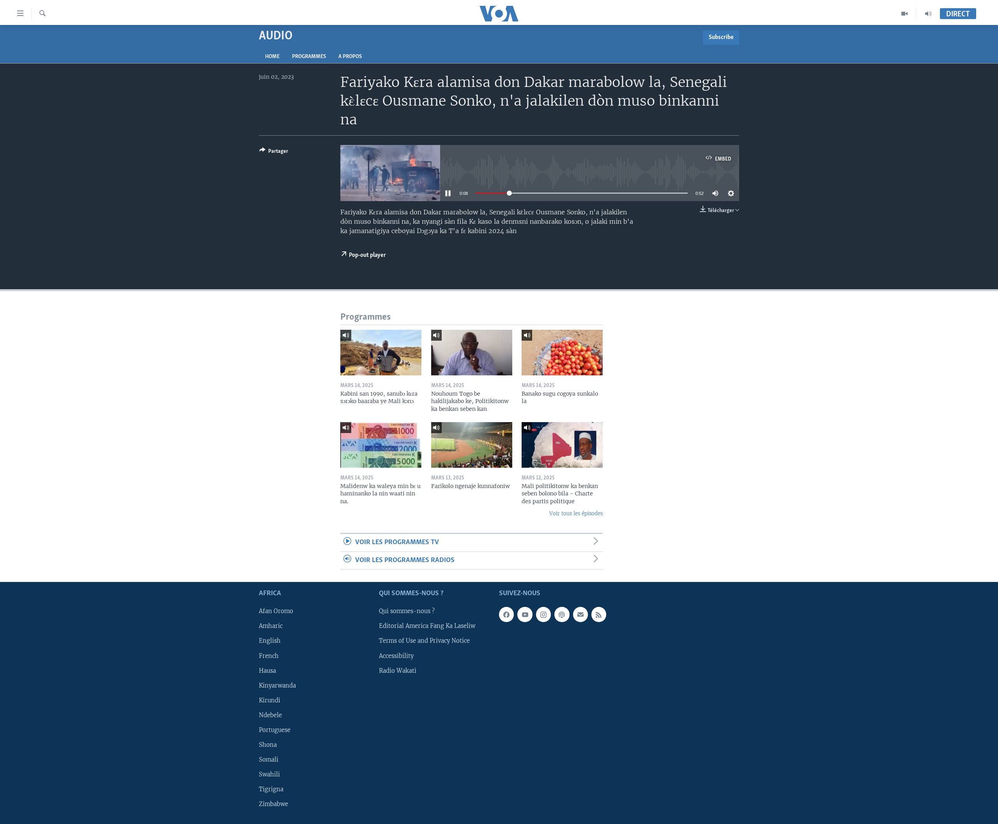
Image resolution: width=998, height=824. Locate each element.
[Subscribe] (580, 614)
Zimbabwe (273, 804)
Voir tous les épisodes (576, 513)
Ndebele (270, 715)
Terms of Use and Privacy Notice (424, 641)
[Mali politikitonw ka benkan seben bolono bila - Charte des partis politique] (562, 445)
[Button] (273, 152)
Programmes (309, 57)
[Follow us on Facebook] (506, 614)
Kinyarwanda (277, 685)
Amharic (271, 626)
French (269, 656)
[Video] (905, 13)
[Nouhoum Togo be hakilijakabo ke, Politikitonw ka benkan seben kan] (471, 352)
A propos (350, 57)
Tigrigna (271, 789)
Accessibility (396, 656)
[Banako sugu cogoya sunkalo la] (562, 352)
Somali (268, 759)
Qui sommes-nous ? (407, 611)
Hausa (267, 670)
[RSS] (598, 614)
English (270, 641)
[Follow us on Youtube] (524, 614)
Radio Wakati (397, 670)
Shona (268, 744)
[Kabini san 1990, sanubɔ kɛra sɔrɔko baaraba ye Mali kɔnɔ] (380, 352)
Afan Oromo (276, 611)
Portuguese (274, 730)
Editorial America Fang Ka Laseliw (427, 626)
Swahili (269, 774)
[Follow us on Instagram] (543, 614)
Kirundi (269, 700)
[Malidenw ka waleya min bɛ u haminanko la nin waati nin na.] (380, 445)
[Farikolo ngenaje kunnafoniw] (471, 445)
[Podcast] (561, 614)
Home (272, 57)
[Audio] (928, 13)
